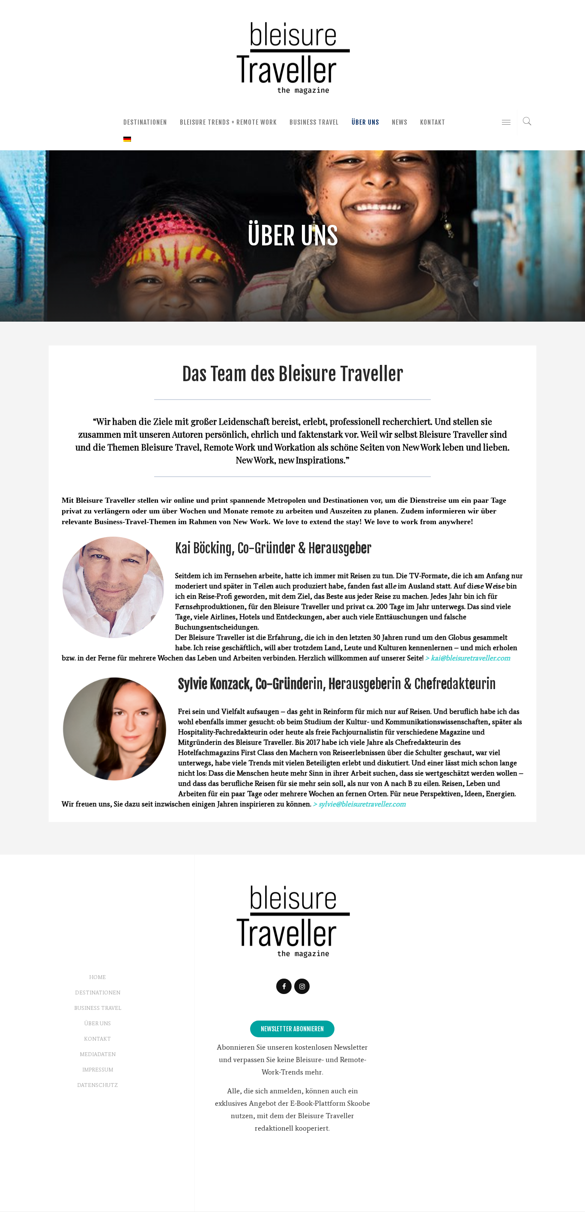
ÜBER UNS (365, 122)
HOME (97, 977)
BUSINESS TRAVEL (314, 122)
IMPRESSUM (97, 1070)
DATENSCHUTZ (97, 1085)
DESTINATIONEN (145, 122)
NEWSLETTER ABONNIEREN (292, 1029)
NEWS (399, 122)
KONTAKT (432, 122)
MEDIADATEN (98, 1054)
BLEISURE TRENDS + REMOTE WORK (228, 122)
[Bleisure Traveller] (292, 57)
